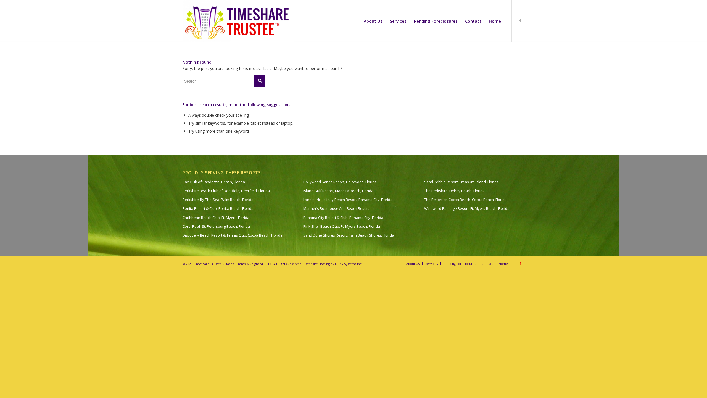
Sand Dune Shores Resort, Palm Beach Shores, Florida (348, 235)
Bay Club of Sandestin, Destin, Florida (214, 181)
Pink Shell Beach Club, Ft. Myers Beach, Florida (341, 226)
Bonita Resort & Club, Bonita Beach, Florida (218, 208)
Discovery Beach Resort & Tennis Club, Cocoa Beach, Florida (233, 235)
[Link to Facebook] (520, 21)
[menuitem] (373, 21)
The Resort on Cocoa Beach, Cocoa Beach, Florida (465, 199)
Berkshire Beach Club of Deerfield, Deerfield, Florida (226, 190)
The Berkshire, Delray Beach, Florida (454, 190)
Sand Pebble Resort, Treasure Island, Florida (461, 181)
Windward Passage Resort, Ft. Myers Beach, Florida (467, 208)
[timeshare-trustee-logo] (238, 21)
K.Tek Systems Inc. (348, 264)
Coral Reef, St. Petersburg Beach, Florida (216, 226)
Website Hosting (318, 264)
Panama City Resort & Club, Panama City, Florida (343, 217)
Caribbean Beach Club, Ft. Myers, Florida (216, 217)
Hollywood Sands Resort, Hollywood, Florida (340, 181)
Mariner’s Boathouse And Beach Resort (336, 208)
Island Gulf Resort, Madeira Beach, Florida (338, 190)
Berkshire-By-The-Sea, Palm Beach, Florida (218, 199)
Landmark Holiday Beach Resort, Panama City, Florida (347, 199)
